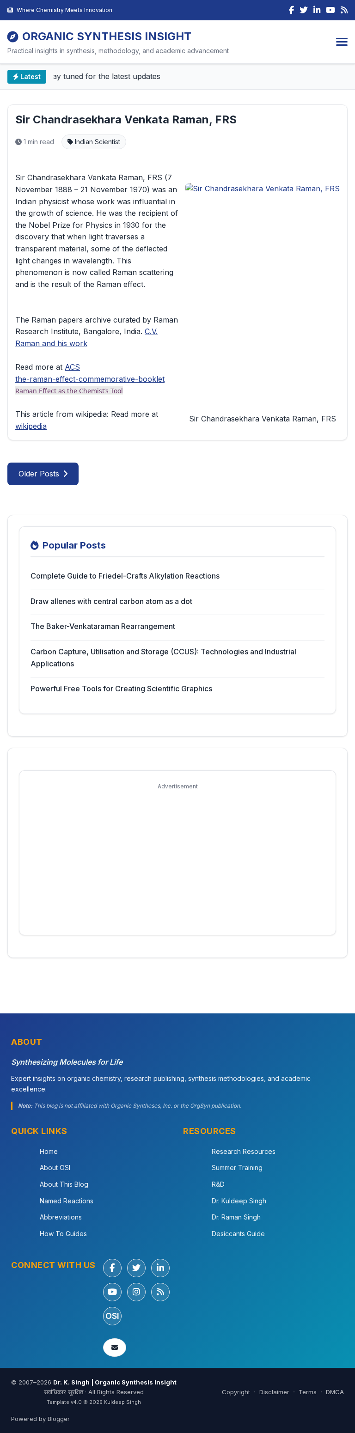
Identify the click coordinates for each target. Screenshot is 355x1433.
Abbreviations (61, 1217)
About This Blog (64, 1184)
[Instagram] (136, 1292)
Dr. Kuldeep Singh (239, 1201)
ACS (72, 367)
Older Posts (38, 473)
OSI (112, 1316)
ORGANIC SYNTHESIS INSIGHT (106, 36)
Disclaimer (274, 1392)
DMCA (335, 1392)
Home (49, 1151)
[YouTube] (330, 10)
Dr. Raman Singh (236, 1217)
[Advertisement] (177, 859)
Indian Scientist (96, 142)
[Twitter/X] (136, 1268)
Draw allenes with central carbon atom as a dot (111, 601)
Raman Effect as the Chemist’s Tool (69, 390)
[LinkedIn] (316, 10)
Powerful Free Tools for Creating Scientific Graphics (121, 688)
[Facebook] (291, 10)
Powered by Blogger (40, 1418)
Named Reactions (66, 1201)
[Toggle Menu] (342, 42)
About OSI (55, 1167)
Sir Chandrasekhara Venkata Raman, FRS (126, 119)
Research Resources (243, 1151)
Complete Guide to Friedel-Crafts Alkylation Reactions (125, 575)
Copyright (236, 1392)
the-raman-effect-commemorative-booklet (90, 379)
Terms (308, 1392)
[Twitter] (304, 10)
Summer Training (237, 1167)
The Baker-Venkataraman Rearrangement (103, 626)
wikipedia (31, 426)
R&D (218, 1184)
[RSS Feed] (344, 10)
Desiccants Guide (238, 1234)
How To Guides (63, 1234)
